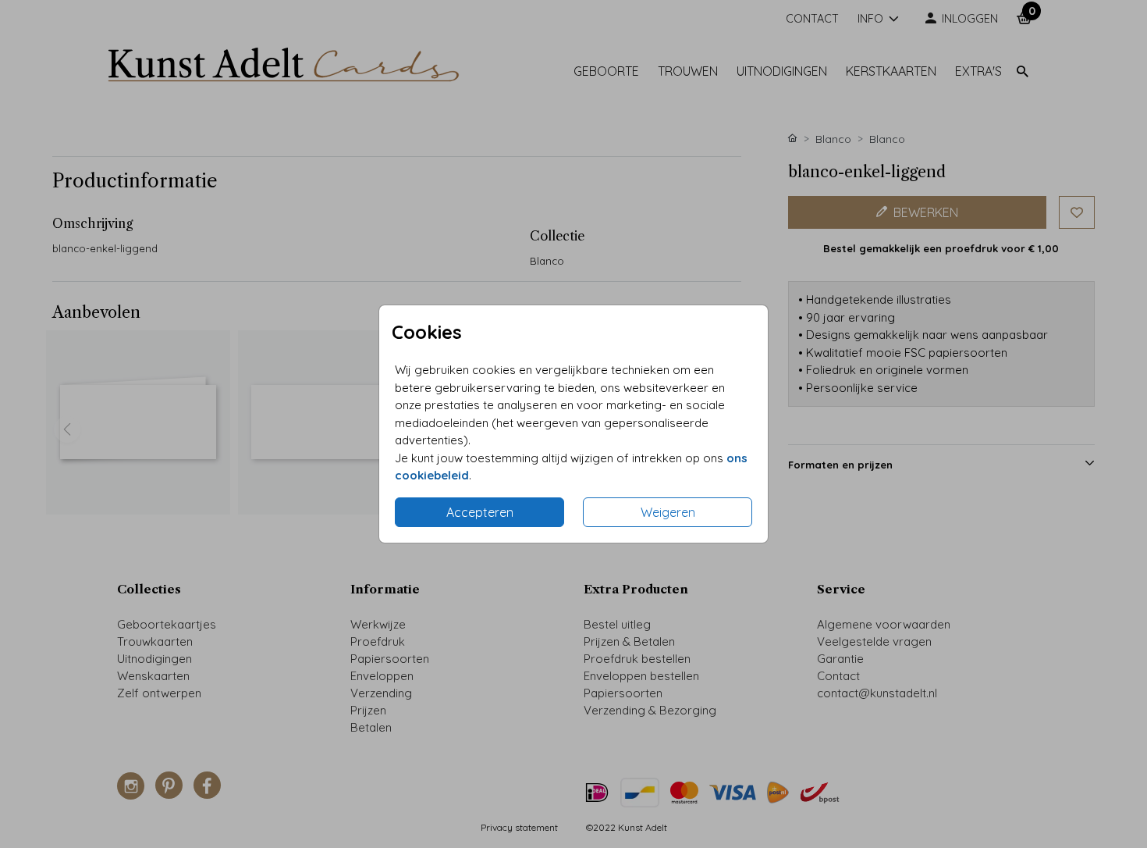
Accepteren (479, 512)
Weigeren (668, 512)
